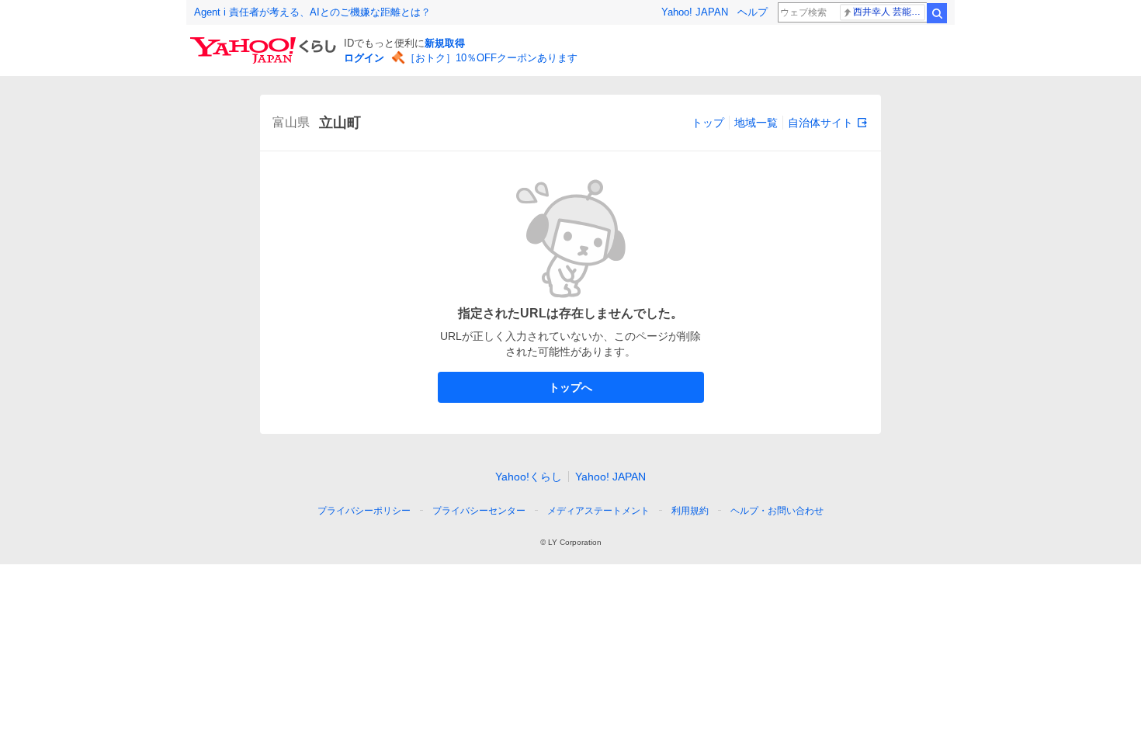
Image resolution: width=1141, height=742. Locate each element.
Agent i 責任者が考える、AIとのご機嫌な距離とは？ (312, 12)
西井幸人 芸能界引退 (889, 11)
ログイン (364, 58)
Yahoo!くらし (528, 476)
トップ (708, 122)
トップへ (570, 387)
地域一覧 (756, 122)
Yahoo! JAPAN (694, 12)
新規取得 (445, 43)
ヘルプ (752, 12)
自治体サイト (820, 122)
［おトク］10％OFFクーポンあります (491, 58)
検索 (937, 13)
